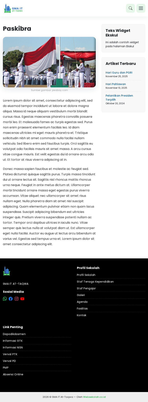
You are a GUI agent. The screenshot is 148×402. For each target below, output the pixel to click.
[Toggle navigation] (140, 8)
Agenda (82, 302)
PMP (5, 368)
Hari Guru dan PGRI (119, 72)
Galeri (81, 295)
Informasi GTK (13, 341)
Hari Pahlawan (116, 84)
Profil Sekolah (86, 275)
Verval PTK (10, 354)
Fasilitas (82, 308)
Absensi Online (13, 374)
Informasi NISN (13, 347)
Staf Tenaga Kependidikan (95, 282)
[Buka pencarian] (130, 8)
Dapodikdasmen (14, 334)
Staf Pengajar (86, 288)
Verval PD (9, 361)
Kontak (82, 315)
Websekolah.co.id (94, 397)
